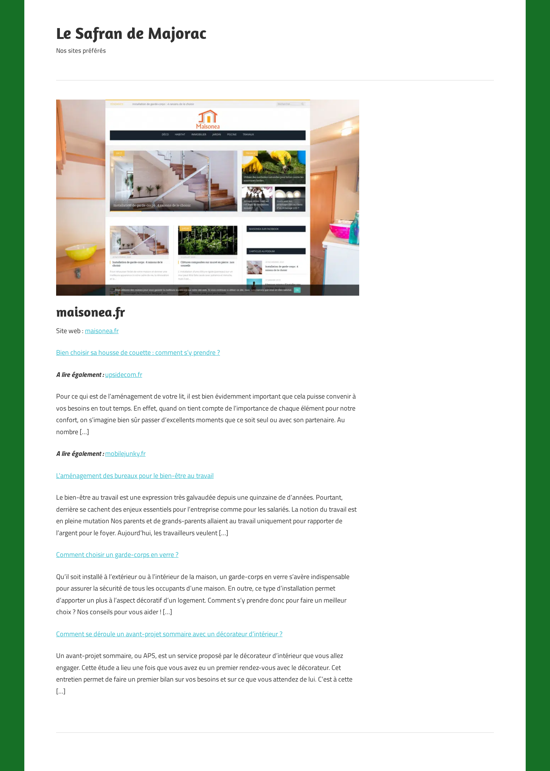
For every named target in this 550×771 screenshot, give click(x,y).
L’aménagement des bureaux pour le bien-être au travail (135, 475)
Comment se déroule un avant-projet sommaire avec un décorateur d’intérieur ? (169, 634)
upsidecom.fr (123, 374)
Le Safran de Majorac (131, 33)
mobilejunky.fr (125, 453)
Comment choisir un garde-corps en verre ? (117, 554)
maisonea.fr (102, 331)
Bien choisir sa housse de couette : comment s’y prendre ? (138, 352)
